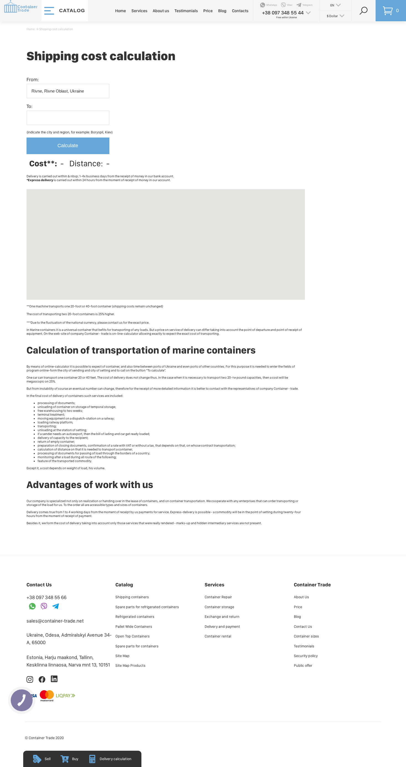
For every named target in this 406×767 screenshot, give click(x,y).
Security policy (306, 655)
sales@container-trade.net (55, 621)
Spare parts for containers (137, 646)
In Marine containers (41, 330)
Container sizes (306, 636)
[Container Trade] (20, 10)
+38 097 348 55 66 (47, 597)
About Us (301, 597)
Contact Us (303, 626)
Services (139, 10)
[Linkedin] (54, 682)
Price (208, 10)
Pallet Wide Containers (133, 626)
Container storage (219, 607)
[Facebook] (42, 682)
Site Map (122, 655)
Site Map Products (130, 665)
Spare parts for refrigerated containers (147, 607)
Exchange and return (222, 616)
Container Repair (218, 597)
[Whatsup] (32, 606)
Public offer (303, 665)
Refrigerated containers (134, 616)
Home (120, 10)
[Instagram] (30, 682)
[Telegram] (55, 606)
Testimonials (186, 10)
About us (161, 10)
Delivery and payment (222, 626)
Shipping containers (132, 597)
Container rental (218, 636)
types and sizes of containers (126, 505)
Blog (222, 10)
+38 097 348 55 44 (283, 12)
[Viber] (44, 606)
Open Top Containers (132, 636)
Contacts (240, 10)
